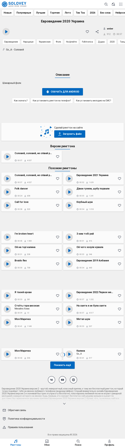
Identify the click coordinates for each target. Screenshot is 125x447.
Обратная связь (17, 410)
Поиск (78, 445)
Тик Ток (80, 12)
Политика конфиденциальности (26, 418)
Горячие (55, 12)
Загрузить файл (72, 133)
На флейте (71, 42)
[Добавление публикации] (113, 4)
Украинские (45, 42)
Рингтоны (15, 445)
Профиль (109, 445)
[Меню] (120, 4)
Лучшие (40, 12)
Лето (68, 12)
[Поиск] (106, 4)
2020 (112, 42)
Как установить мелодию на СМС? (93, 100)
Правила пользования (20, 427)
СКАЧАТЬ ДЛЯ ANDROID (65, 91)
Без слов (105, 12)
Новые (8, 12)
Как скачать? (21, 100)
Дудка (101, 42)
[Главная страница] (14, 4)
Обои (47, 445)
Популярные (23, 12)
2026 (92, 12)
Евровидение (11, 42)
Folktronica (87, 42)
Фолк (58, 42)
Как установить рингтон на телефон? (52, 100)
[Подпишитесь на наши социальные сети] (51, 379)
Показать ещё (62, 365)
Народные (28, 42)
